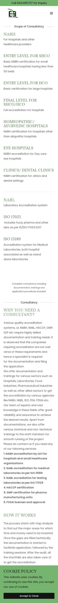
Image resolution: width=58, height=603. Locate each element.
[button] (51, 13)
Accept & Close (29, 596)
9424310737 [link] (25, 3)
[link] (12, 13)
